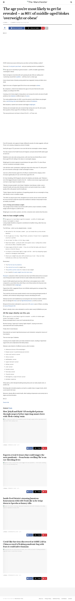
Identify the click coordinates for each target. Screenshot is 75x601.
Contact (70, 598)
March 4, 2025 (12, 444)
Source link (6, 402)
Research (5, 275)
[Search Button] (71, 2)
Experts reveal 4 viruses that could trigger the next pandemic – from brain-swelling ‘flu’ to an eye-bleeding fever (24, 457)
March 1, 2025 (12, 488)
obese (38, 85)
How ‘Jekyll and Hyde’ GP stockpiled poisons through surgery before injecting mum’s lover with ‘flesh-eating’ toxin (24, 413)
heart (15, 300)
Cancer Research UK (9, 306)
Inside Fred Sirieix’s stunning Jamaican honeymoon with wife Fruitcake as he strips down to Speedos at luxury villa (23, 500)
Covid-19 (13, 22)
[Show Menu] (3, 2)
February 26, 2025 (13, 531)
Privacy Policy (48, 598)
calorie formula (12, 267)
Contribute (64, 598)
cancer (27, 96)
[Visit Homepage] (37, 2)
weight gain (32, 104)
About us (41, 598)
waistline (18, 76)
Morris (5, 22)
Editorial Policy (56, 598)
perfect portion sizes (14, 269)
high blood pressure (26, 300)
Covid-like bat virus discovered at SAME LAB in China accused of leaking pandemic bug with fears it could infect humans (24, 544)
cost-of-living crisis (11, 101)
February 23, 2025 (13, 575)
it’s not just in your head (14, 66)
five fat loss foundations (15, 264)
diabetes (13, 96)
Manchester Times (19, 598)
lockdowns (34, 101)
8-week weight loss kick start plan (22, 272)
